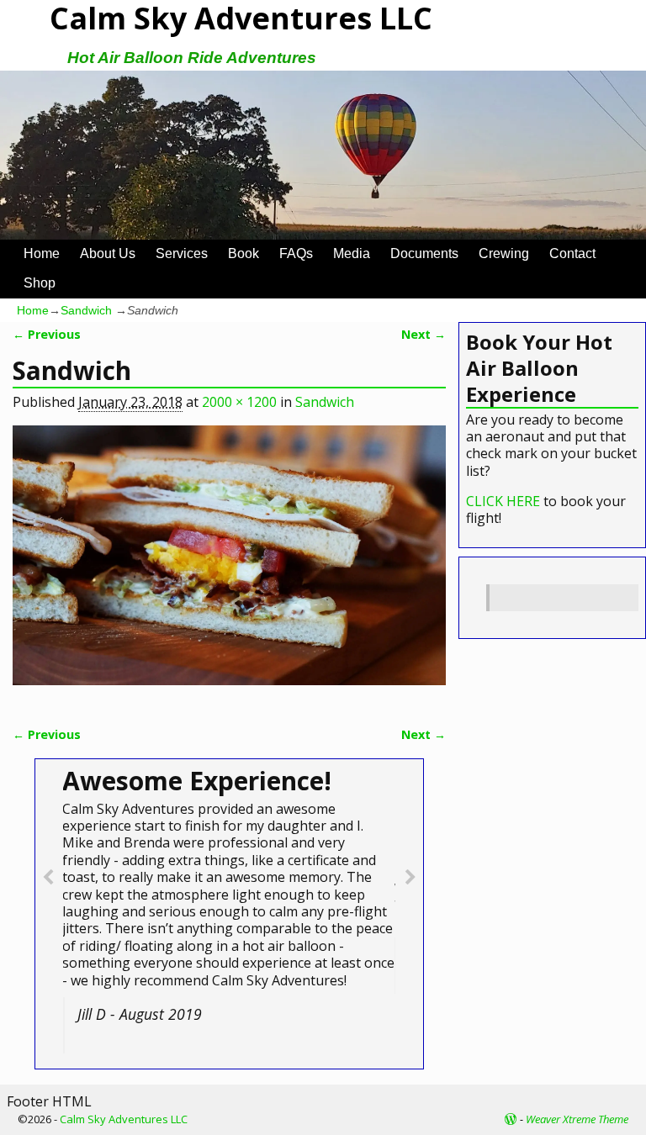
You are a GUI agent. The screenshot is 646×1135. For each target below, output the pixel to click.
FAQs (296, 253)
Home (42, 253)
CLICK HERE (503, 501)
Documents (424, 253)
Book (243, 253)
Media (351, 253)
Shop (40, 283)
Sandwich (86, 310)
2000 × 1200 (239, 402)
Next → (423, 334)
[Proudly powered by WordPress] (510, 1119)
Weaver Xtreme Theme (577, 1119)
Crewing (504, 253)
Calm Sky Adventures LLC (124, 1119)
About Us (107, 253)
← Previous (47, 334)
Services (182, 253)
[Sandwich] (229, 565)
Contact (572, 253)
